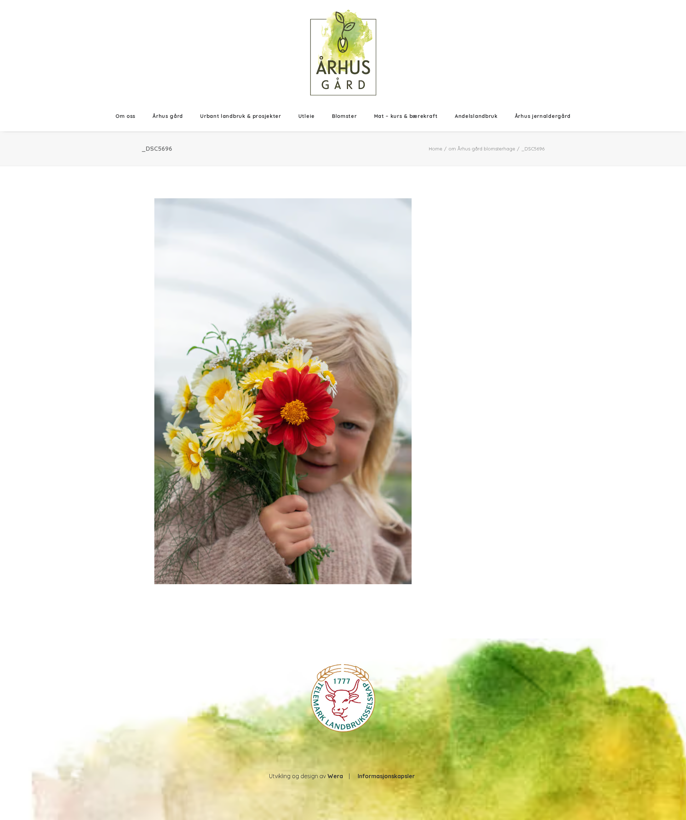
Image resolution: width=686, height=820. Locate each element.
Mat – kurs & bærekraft (406, 116)
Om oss (125, 116)
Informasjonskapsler (386, 776)
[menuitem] (129, 116)
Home (435, 148)
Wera (335, 776)
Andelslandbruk (476, 116)
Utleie (306, 116)
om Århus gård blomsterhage (481, 148)
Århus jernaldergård (543, 116)
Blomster (344, 116)
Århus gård (168, 116)
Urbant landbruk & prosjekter (240, 116)
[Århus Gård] (343, 52)
